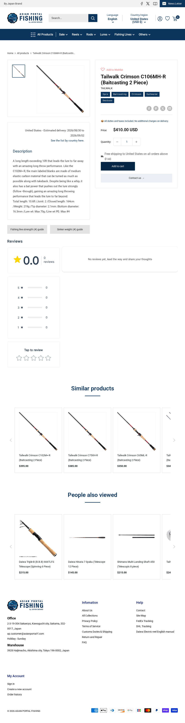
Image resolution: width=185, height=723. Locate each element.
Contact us (135, 178)
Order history (14, 694)
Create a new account (19, 689)
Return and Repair (92, 637)
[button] (112, 69)
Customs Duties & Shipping (97, 631)
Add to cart (118, 166)
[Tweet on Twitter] (162, 108)
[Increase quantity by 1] (136, 142)
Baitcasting (120, 94)
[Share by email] (169, 108)
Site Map (141, 615)
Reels (75, 34)
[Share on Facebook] (149, 108)
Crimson (136, 94)
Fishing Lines (123, 34)
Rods (89, 34)
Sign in (11, 683)
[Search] (92, 18)
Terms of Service (91, 626)
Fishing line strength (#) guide (27, 229)
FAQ (84, 642)
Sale (62, 34)
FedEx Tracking (144, 621)
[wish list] (168, 18)
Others (143, 34)
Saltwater (152, 94)
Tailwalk (107, 88)
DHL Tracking (143, 626)
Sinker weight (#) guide (70, 229)
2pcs (105, 94)
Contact (140, 610)
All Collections (90, 615)
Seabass (107, 100)
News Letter (175, 3)
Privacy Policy (90, 621)
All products (23, 53)
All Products (45, 34)
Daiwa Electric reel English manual (155, 631)
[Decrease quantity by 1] (117, 142)
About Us (87, 610)
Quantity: (106, 141)
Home (10, 53)
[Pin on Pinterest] (155, 108)
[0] (175, 19)
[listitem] (38, 440)
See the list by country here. (67, 140)
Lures (103, 34)
